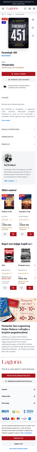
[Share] (33, 28)
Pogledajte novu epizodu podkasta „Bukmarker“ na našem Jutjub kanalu (18, 3)
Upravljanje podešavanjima (18, 448)
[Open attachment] (33, 20)
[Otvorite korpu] (29, 8)
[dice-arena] (16, 411)
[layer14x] (29, 419)
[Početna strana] (13, 8)
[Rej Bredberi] (8, 158)
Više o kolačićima (26, 433)
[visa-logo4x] (5, 419)
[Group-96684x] (28, 411)
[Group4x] (18, 419)
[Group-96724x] (24, 419)
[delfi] (5, 411)
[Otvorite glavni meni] (3, 8)
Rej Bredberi (6, 56)
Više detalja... (6, 120)
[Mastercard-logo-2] (13, 419)
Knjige (9, 14)
